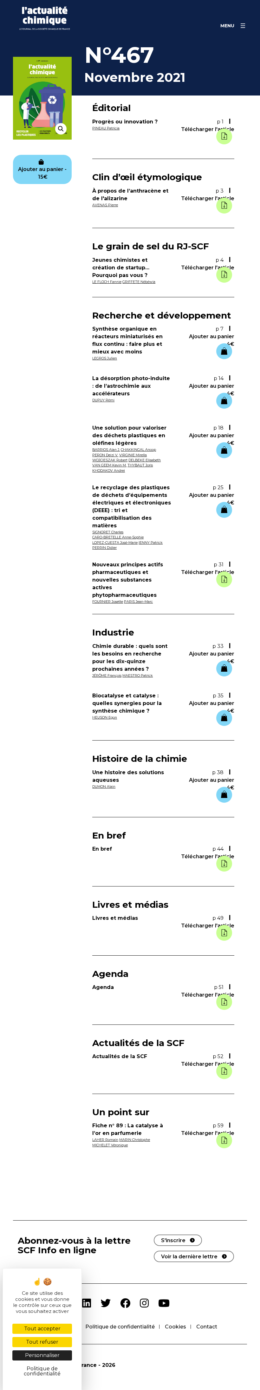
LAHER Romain (105, 1139)
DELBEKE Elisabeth (144, 460)
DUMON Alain (103, 786)
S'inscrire (173, 1240)
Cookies (175, 1327)
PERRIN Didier (104, 547)
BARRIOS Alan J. (106, 449)
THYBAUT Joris (140, 465)
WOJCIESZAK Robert (109, 460)
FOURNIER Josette (107, 601)
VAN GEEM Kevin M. (109, 465)
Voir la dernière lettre (189, 1257)
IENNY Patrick (151, 542)
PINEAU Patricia (106, 128)
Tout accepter (42, 1329)
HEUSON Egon (104, 717)
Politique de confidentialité (120, 1327)
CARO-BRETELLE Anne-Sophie (118, 537)
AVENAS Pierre (105, 205)
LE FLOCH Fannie (106, 282)
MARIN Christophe (134, 1139)
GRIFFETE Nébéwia (138, 282)
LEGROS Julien (104, 358)
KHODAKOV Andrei (108, 470)
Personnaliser (42, 1355)
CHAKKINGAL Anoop (138, 449)
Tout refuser (42, 1342)
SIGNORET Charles (107, 532)
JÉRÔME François (106, 675)
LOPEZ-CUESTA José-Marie (115, 542)
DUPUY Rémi (103, 400)
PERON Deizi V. (105, 455)
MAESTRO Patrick (137, 675)
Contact (206, 1327)
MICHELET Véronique (110, 1145)
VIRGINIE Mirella (133, 455)
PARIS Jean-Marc (138, 601)
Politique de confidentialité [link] (42, 1371)
